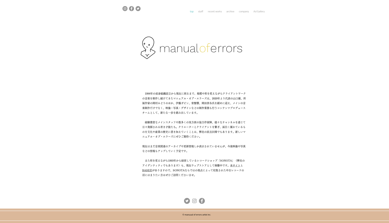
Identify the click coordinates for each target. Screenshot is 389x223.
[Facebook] (131, 8)
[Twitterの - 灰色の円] (187, 201)
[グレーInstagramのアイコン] (194, 201)
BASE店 (147, 170)
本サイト (235, 165)
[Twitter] (138, 8)
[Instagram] (124, 8)
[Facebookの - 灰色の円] (202, 201)
